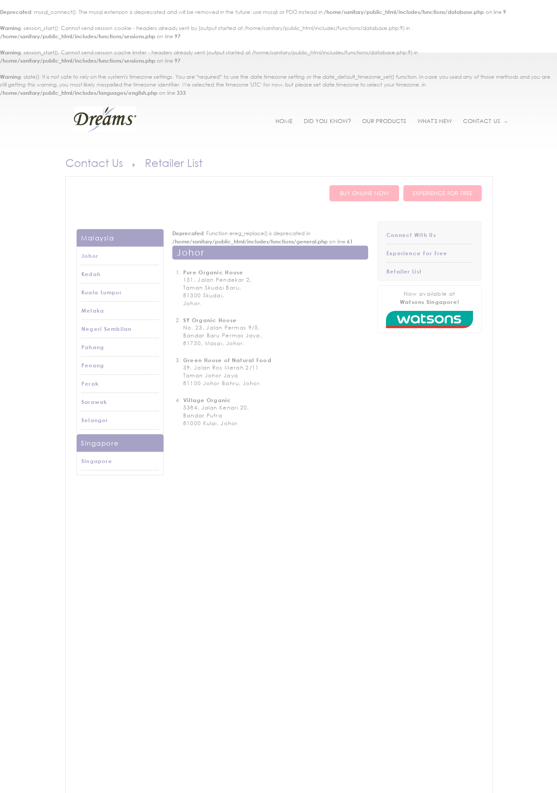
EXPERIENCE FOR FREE (443, 193)
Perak (90, 383)
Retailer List (404, 271)
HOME (283, 121)
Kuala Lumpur (101, 292)
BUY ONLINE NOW (364, 193)
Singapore (96, 460)
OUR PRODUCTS (384, 121)
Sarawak (94, 401)
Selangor (94, 419)
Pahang (92, 346)
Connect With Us (411, 234)
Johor (89, 255)
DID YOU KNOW (327, 121)
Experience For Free (417, 253)
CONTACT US (478, 121)
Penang (92, 365)
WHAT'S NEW (434, 121)
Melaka (92, 310)
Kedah (91, 273)
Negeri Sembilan (106, 328)
